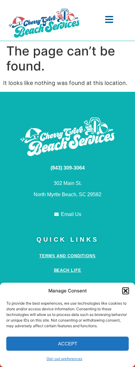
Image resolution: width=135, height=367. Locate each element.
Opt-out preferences (64, 358)
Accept (67, 343)
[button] (125, 291)
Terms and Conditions (67, 256)
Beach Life (67, 270)
